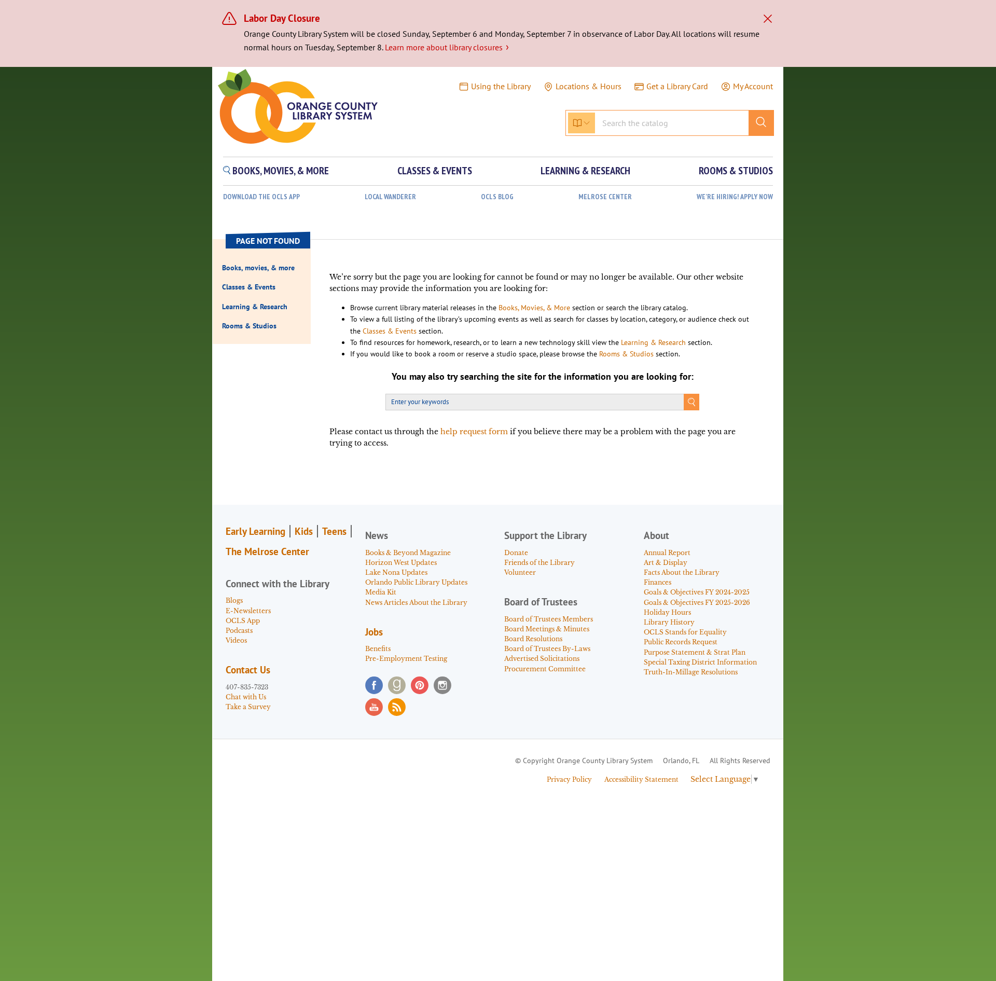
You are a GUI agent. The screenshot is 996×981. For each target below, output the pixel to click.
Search (691, 402)
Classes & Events (390, 331)
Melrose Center (605, 197)
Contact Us (248, 670)
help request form (474, 431)
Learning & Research (653, 342)
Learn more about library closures (447, 47)
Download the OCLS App (261, 197)
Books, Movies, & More (534, 307)
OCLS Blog (497, 197)
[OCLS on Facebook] (374, 685)
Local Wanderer (390, 197)
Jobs (374, 632)
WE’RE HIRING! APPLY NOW (735, 197)
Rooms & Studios (626, 353)
